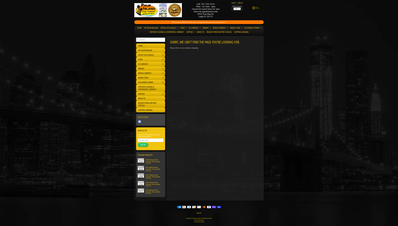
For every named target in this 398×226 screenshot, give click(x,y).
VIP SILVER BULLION (151, 27)
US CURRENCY (195, 28)
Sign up (240, 3)
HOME (139, 27)
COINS (183, 28)
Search (199, 213)
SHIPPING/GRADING (241, 32)
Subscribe (143, 145)
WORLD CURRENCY (221, 28)
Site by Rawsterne (199, 220)
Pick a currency (237, 6)
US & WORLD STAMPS (253, 28)
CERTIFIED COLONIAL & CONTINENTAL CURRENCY (166, 32)
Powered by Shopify (199, 221)
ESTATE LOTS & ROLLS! (170, 28)
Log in (233, 3)
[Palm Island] (158, 10)
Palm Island (198, 218)
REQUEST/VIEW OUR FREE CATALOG (219, 32)
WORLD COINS (236, 28)
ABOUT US (200, 32)
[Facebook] (139, 122)
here (180, 48)
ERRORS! (207, 28)
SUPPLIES (190, 32)
